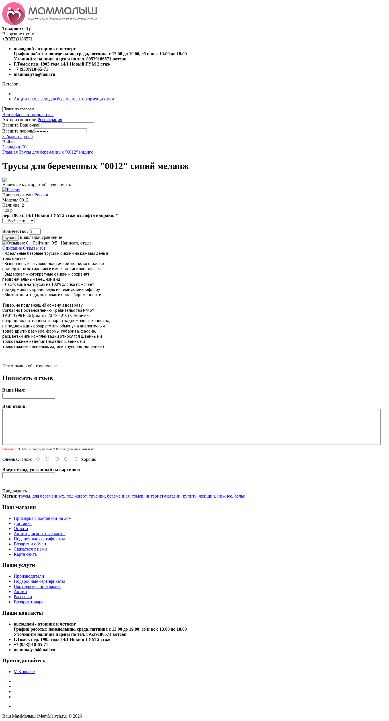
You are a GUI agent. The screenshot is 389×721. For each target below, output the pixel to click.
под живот (76, 496)
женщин (207, 496)
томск (137, 496)
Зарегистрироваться (34, 114)
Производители (29, 576)
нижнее (224, 496)
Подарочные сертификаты (39, 538)
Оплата (21, 528)
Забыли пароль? (17, 136)
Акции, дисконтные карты (39, 533)
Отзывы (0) (34, 248)
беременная (118, 496)
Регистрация (50, 119)
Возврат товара (28, 601)
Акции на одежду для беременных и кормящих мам (64, 98)
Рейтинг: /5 (45, 243)
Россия (41, 194)
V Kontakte (24, 671)
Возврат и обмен (30, 543)
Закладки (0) (14, 146)
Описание (12, 248)
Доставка (23, 523)
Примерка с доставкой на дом (42, 518)
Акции (20, 591)
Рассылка (23, 596)
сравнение (52, 237)
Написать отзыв (76, 243)
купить (189, 496)
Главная (10, 152)
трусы (24, 496)
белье (239, 496)
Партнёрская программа (37, 586)
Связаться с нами (30, 549)
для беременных (48, 496)
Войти (8, 114)
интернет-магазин (163, 496)
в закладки (30, 237)
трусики (97, 496)
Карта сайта (25, 554)
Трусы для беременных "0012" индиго (56, 152)
